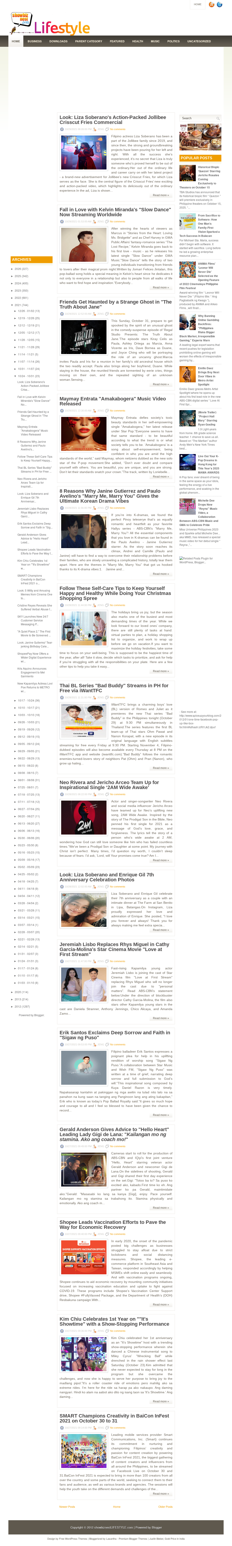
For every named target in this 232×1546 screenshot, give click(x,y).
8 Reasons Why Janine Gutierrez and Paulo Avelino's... (31, 445)
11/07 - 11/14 (26, 361)
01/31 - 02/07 (26, 954)
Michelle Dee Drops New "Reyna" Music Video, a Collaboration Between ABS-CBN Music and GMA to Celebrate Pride (198, 512)
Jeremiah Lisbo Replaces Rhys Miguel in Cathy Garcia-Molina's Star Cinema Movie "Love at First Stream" (114, 949)
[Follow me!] (220, 6)
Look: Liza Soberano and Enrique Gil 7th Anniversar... (32, 497)
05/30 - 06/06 (26, 838)
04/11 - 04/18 (26, 888)
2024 (18, 283)
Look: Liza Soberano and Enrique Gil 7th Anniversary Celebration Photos (107, 877)
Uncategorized (199, 41)
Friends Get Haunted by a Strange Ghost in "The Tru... (33, 415)
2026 (18, 269)
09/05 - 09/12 (26, 744)
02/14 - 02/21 (26, 946)
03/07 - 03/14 (26, 925)
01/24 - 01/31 (26, 961)
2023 (18, 290)
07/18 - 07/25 (26, 794)
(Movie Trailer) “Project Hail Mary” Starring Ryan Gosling (207, 418)
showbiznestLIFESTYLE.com (113, 1527)
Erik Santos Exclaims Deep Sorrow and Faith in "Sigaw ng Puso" (115, 1035)
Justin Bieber (156, 1538)
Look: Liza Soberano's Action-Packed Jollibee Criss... (33, 385)
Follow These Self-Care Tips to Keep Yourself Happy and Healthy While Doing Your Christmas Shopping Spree (115, 593)
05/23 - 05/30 (26, 845)
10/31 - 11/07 (26, 369)
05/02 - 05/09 (26, 867)
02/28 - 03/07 (26, 932)
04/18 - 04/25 (26, 881)
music (155, 41)
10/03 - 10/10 (26, 715)
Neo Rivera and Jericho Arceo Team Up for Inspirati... (32, 482)
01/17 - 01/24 (26, 968)
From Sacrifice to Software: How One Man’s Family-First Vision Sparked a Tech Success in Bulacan (199, 225)
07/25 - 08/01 (26, 787)
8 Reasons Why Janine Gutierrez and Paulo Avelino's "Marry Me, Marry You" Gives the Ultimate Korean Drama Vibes (110, 496)
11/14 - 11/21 (26, 354)
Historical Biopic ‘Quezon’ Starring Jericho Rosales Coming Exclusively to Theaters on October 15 (199, 177)
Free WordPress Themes (73, 1538)
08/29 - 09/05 (26, 751)
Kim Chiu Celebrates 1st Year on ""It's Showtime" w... (33, 564)
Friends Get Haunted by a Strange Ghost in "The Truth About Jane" (116, 304)
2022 (18, 298)
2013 (18, 999)
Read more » (161, 195)
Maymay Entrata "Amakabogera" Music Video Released (32, 430)
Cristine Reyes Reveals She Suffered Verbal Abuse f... (34, 607)
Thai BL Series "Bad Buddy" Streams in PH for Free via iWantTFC (114, 688)
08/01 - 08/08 (26, 780)
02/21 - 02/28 (26, 939)
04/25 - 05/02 (26, 874)
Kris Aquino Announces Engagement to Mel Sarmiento (31, 672)
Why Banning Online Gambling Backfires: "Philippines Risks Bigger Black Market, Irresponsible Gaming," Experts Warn (199, 328)
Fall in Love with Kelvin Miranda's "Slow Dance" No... (33, 400)
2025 (18, 276)
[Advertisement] (116, 78)
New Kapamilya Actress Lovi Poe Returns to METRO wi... (35, 687)
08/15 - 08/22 (26, 765)
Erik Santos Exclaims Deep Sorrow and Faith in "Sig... (35, 525)
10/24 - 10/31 (26, 376)
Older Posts (165, 1506)
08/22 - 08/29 (26, 758)
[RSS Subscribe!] (212, 6)
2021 (18, 305)
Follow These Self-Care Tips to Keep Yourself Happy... (34, 458)
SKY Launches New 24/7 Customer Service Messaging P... (32, 620)
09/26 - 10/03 (26, 722)
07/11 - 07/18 (26, 802)
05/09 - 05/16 (26, 859)
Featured (117, 41)
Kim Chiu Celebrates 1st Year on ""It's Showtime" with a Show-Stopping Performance (114, 1322)
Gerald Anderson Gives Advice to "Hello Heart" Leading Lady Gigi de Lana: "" (114, 1134)
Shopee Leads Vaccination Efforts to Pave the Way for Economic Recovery (113, 1225)
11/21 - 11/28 (26, 347)
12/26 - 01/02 (26, 311)
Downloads (58, 41)
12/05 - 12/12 (26, 332)
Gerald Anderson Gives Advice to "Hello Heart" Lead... (33, 538)
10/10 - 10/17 (26, 707)
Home (197, 4)
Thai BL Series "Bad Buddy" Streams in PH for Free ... (34, 469)
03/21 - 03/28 (26, 910)
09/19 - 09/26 (26, 729)
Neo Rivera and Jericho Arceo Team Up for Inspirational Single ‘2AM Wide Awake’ (109, 785)
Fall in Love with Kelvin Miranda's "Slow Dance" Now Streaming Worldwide (115, 212)
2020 (18, 992)
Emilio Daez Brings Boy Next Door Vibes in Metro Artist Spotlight (208, 376)
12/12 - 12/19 (26, 325)
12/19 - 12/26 (26, 318)
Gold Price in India (175, 1538)
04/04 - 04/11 (26, 896)
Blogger (39, 1015)
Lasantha (111, 1538)
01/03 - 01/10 (26, 983)
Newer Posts (67, 1506)
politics (173, 41)
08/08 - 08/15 (26, 773)
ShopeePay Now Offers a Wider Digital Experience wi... (34, 657)
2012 (18, 1006)
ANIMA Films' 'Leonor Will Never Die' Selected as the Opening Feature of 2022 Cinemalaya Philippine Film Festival (199, 276)
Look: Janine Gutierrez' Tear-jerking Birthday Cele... (35, 644)
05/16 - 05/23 (26, 852)
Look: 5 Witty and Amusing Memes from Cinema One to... (34, 594)
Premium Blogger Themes (133, 1538)
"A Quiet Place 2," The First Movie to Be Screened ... (34, 633)
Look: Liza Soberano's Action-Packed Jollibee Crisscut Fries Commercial (113, 120)
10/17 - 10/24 (26, 700)
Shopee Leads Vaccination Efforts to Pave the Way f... (35, 551)
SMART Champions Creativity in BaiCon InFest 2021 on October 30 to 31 (114, 1418)
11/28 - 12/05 (26, 340)
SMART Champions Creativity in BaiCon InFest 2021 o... (31, 579)
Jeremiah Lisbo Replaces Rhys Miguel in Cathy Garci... (33, 512)
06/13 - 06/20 (26, 823)
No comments (118, 129)
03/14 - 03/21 (26, 917)
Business (35, 41)
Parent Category (88, 41)
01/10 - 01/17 (26, 975)
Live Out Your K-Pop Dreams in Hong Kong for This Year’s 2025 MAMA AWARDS (208, 464)
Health (137, 41)
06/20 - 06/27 (26, 816)
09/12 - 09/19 (26, 736)
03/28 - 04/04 (26, 903)
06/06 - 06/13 (26, 830)
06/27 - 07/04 (26, 809)
